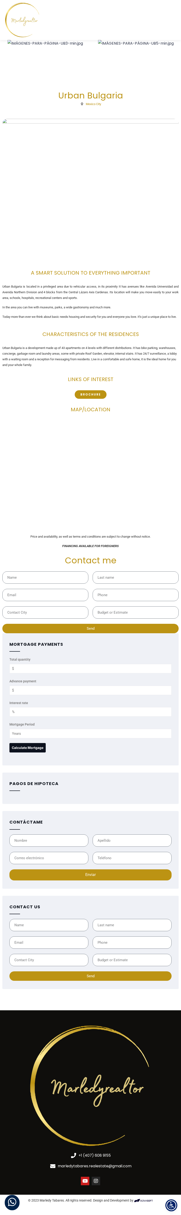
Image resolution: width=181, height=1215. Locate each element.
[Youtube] (85, 1181)
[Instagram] (96, 1181)
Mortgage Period (22, 724)
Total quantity (19, 659)
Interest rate (18, 703)
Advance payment (22, 681)
